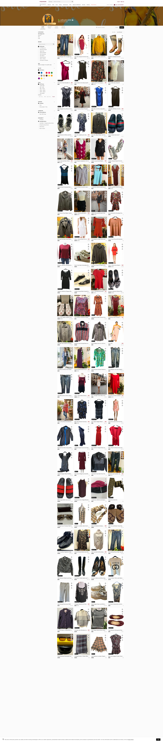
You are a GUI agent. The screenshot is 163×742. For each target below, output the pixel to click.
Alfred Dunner (43, 57)
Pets (70, 4)
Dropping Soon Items (44, 124)
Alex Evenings (43, 54)
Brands (83, 4)
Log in (118, 1)
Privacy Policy (131, 739)
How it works (110, 4)
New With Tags (43, 114)
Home (60, 4)
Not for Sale (42, 128)
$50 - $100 (42, 88)
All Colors (42, 70)
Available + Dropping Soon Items (47, 123)
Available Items (43, 121)
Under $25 (42, 85)
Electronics (65, 4)
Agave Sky (42, 51)
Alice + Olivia (42, 58)
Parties (88, 4)
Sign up (122, 1)
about (117, 27)
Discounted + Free (43, 106)
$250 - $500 (42, 91)
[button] (51, 1)
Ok (158, 739)
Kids (57, 4)
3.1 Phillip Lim (43, 48)
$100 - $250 (42, 90)
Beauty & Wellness (77, 4)
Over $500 (42, 93)
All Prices (42, 84)
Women (49, 4)
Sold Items (42, 126)
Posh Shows (93, 4)
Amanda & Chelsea (44, 60)
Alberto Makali (43, 52)
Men (53, 4)
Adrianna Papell (43, 49)
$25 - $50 (42, 87)
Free (41, 105)
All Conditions (43, 112)
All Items (41, 103)
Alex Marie (42, 55)
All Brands (42, 46)
